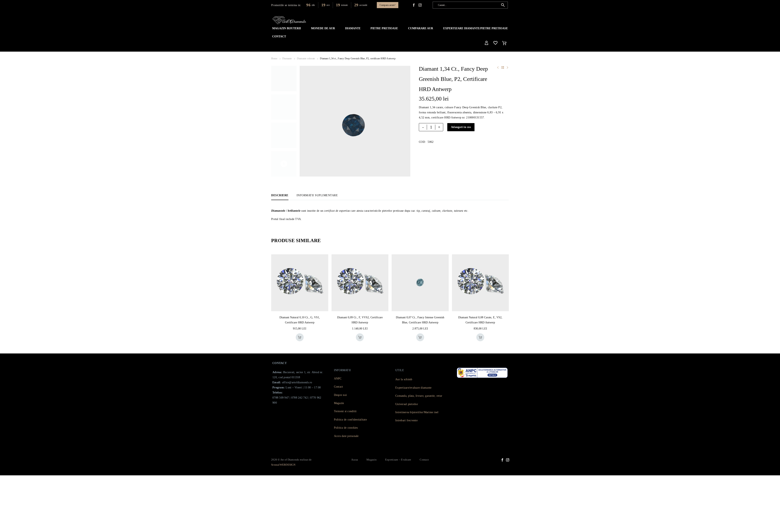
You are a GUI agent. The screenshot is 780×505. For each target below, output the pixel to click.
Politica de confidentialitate (350, 419)
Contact (279, 36)
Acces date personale (346, 436)
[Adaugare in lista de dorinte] (305, 337)
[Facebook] (413, 5)
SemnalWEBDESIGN (283, 464)
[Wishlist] (495, 43)
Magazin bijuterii (286, 28)
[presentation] (305, 121)
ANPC (338, 378)
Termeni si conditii (345, 411)
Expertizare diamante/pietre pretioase (475, 28)
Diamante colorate (306, 58)
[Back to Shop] (503, 67)
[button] (502, 5)
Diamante (353, 28)
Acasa (354, 459)
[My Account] (486, 43)
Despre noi (340, 395)
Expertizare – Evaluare (398, 459)
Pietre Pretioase (384, 28)
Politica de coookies (346, 427)
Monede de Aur (323, 28)
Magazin (339, 403)
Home (274, 58)
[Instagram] (507, 460)
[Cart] (504, 43)
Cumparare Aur (420, 28)
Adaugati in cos (461, 127)
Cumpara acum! (387, 5)
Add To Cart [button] (295, 337)
